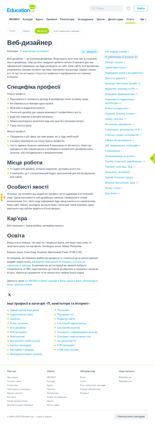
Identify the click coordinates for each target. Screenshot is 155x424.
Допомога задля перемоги (20, 404)
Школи (50, 400)
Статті (12, 30)
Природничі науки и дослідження (124, 72)
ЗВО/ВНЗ (51, 377)
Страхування (113, 150)
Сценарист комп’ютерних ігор (74, 336)
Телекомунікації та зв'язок (120, 156)
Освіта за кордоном (56, 396)
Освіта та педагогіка (117, 108)
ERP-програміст (66, 345)
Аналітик (15, 319)
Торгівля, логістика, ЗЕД (120, 166)
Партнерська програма (18, 388)
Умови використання (17, 400)
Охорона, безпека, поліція (120, 113)
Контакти (11, 396)
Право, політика (116, 119)
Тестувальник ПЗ (66, 341)
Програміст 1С (65, 314)
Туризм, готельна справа (120, 177)
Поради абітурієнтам (90, 388)
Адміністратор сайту (21, 314)
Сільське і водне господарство (123, 135)
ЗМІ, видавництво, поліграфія (123, 145)
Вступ (83, 377)
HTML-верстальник (67, 349)
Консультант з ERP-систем (25, 341)
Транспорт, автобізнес (118, 172)
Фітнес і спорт (114, 188)
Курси (50, 385)
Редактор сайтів (66, 319)
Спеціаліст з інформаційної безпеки (77, 332)
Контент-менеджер (20, 345)
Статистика (12, 385)
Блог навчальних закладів (66, 30)
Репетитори (52, 392)
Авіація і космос (115, 62)
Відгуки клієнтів (14, 392)
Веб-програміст (19, 332)
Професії (42, 30)
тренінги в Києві (23, 284)
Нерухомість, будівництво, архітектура (120, 101)
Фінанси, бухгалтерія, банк (121, 182)
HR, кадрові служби (117, 51)
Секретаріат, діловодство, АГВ (123, 129)
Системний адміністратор (71, 323)
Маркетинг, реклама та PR (121, 88)
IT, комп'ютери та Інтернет (34, 51)
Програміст (63, 310)
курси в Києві (74, 280)
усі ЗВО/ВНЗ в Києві (36, 280)
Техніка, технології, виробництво (125, 161)
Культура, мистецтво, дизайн (123, 83)
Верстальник (17, 336)
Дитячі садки (53, 404)
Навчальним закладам (131, 416)
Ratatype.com (125, 381)
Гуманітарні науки (116, 67)
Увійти (141, 8)
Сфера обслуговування (119, 140)
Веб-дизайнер (18, 327)
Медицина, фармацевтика (121, 94)
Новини (26, 30)
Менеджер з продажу (22, 349)
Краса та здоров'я (116, 78)
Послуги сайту (14, 381)
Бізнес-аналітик (19, 323)
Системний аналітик (68, 327)
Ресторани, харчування (120, 124)
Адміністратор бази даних (24, 310)
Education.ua (125, 377)
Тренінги (51, 388)
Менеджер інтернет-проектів (26, 354)
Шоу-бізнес (112, 193)
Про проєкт (12, 377)
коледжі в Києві (57, 280)
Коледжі (51, 381)
